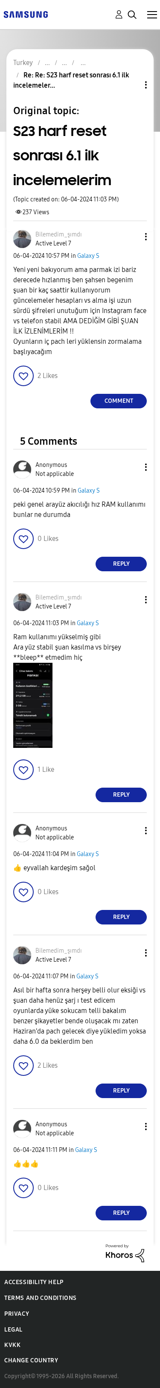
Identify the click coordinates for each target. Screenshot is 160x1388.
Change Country (31, 1360)
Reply (121, 563)
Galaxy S (88, 256)
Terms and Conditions (40, 1298)
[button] (131, 236)
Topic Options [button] (131, 85)
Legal (13, 1329)
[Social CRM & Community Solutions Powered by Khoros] (125, 1253)
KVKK (12, 1345)
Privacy (16, 1313)
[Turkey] (25, 14)
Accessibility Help (34, 1282)
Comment (119, 401)
